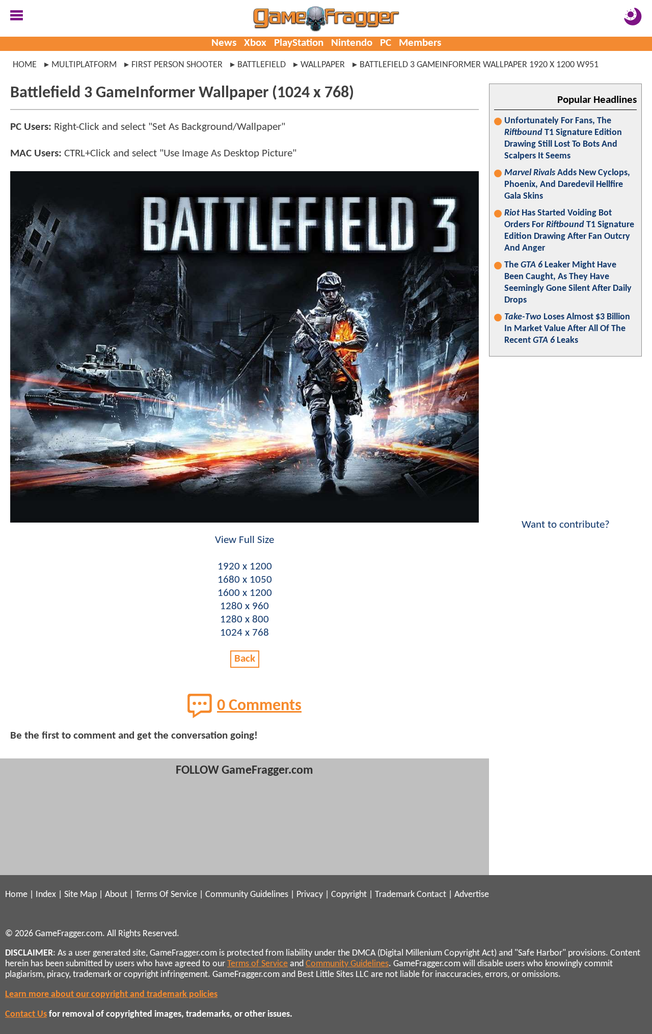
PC (385, 43)
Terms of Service (257, 964)
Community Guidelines (246, 894)
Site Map (80, 894)
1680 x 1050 (245, 580)
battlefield (261, 65)
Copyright (349, 894)
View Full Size (244, 540)
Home (25, 65)
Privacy (309, 894)
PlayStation (298, 43)
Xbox (255, 43)
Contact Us (26, 1014)
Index (46, 894)
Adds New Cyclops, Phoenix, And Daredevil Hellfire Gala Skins (567, 184)
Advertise (471, 894)
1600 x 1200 (245, 593)
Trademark (395, 894)
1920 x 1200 (245, 566)
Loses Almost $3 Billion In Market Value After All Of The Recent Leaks (567, 328)
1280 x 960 (244, 606)
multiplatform (84, 65)
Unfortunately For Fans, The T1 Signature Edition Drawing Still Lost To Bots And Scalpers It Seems (563, 138)
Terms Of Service (166, 894)
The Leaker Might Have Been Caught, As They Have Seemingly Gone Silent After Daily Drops (568, 282)
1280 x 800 (244, 619)
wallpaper (323, 65)
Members (420, 43)
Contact (431, 894)
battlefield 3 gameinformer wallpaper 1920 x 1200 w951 (479, 65)
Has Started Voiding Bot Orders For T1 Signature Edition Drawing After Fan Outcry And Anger (569, 230)
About (116, 894)
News (223, 43)
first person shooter (177, 65)
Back (244, 659)
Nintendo (351, 43)
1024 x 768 (244, 633)
